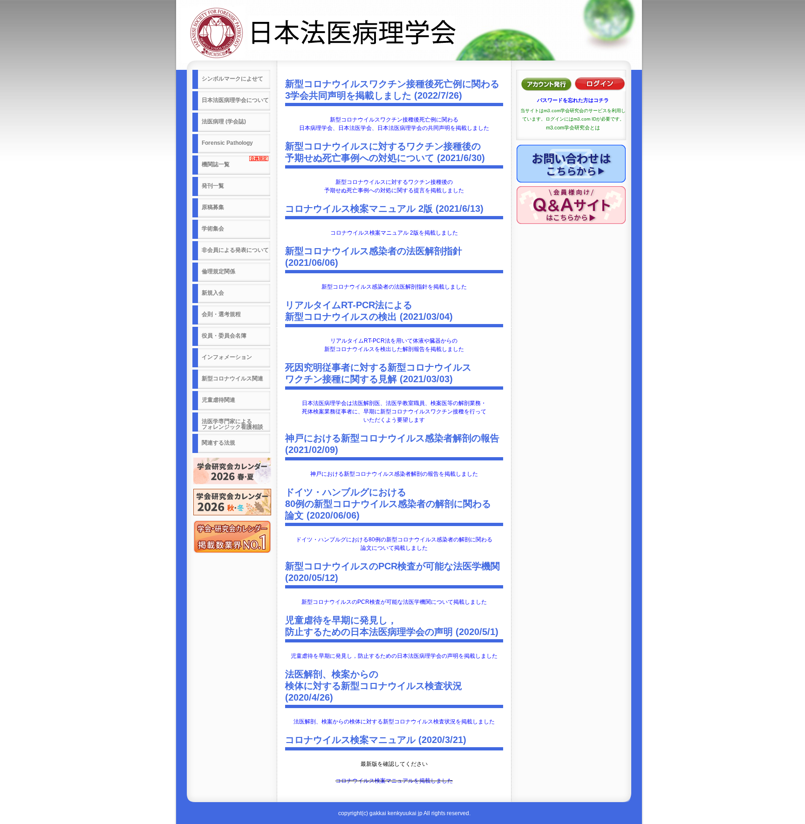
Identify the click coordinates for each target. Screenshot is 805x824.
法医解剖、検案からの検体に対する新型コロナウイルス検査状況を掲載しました (394, 721)
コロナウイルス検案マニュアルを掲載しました (394, 780)
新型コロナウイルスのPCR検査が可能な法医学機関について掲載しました (394, 602)
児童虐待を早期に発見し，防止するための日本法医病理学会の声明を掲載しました (394, 656)
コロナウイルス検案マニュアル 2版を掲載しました (394, 233)
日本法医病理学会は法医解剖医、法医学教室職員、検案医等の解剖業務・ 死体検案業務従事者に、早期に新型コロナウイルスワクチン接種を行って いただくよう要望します (394, 411)
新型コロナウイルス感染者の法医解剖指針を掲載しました (394, 287)
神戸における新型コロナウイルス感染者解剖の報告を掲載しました (394, 474)
